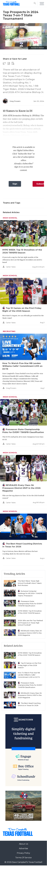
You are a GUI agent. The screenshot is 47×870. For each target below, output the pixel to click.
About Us (23, 844)
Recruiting (9, 331)
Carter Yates (11, 267)
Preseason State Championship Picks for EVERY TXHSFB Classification (30, 603)
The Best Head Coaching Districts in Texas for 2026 (29, 704)
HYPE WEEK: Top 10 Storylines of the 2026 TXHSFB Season (30, 612)
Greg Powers (15, 101)
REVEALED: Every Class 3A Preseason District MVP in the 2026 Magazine (21, 488)
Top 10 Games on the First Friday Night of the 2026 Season (29, 665)
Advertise (23, 848)
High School (10, 218)
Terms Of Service (23, 857)
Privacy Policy (23, 853)
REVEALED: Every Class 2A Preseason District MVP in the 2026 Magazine (30, 633)
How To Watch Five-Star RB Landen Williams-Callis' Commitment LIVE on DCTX (22, 366)
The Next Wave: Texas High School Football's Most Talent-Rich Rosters (30, 583)
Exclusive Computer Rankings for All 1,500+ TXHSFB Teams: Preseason (30, 593)
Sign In (15, 185)
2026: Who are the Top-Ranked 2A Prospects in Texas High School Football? (30, 623)
